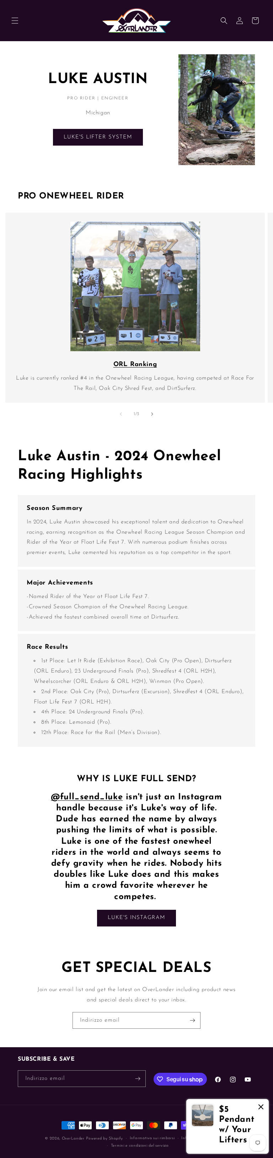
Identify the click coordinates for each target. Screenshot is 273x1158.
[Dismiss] (261, 1107)
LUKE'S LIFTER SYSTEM (98, 137)
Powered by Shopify (104, 1139)
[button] (15, 20)
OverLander (73, 1139)
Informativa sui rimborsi (152, 1138)
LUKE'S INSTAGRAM (136, 917)
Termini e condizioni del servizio (140, 1146)
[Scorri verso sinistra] (121, 414)
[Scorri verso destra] (152, 414)
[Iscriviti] (192, 1020)
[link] (227, 1126)
